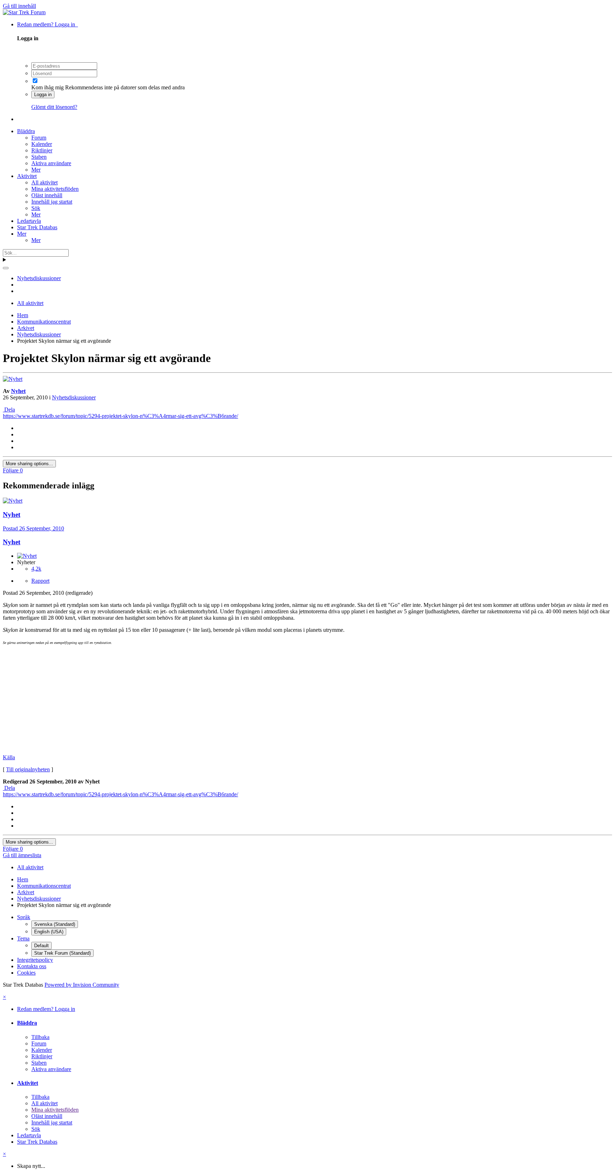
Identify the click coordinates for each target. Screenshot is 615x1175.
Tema (23, 938)
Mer (36, 170)
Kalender (41, 144)
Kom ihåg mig (47, 87)
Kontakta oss (31, 966)
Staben (39, 157)
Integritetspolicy (35, 960)
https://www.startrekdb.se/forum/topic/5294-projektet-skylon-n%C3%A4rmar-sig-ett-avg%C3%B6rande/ (120, 416)
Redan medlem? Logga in (47, 24)
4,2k (36, 569)
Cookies (26, 973)
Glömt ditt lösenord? (54, 107)
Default (41, 945)
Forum (38, 138)
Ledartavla (29, 221)
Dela (9, 409)
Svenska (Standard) (54, 924)
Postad (33, 528)
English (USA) (48, 931)
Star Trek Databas (37, 227)
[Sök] (6, 268)
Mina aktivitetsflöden (55, 189)
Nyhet (18, 391)
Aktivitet (27, 176)
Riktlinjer (41, 150)
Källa (9, 757)
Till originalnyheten (28, 769)
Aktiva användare (51, 163)
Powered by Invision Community (81, 985)
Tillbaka (40, 1037)
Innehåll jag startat (51, 202)
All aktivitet (44, 182)
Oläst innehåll (46, 195)
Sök (35, 208)
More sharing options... (29, 463)
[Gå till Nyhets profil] (12, 379)
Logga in (43, 94)
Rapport (40, 581)
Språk (23, 917)
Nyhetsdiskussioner (74, 397)
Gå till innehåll (19, 6)
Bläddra (26, 131)
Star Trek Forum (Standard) (62, 953)
